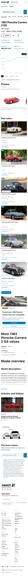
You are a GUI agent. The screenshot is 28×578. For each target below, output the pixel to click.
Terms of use (7, 572)
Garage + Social (18, 537)
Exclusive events (5, 548)
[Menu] (26, 2)
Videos (16, 528)
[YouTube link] (10, 489)
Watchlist (11, 6)
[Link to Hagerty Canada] (5, 566)
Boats (3, 527)
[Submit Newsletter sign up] (24, 499)
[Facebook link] (2, 489)
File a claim (4, 514)
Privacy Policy (23, 502)
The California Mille (18, 516)
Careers (16, 547)
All (15, 531)
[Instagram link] (8, 489)
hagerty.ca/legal (6, 470)
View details (4, 146)
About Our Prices (17, 462)
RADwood (17, 523)
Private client (4, 528)
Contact (16, 551)
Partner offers (4, 544)
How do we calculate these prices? (10, 79)
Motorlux (16, 521)
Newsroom (17, 549)
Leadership (17, 545)
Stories (16, 530)
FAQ (15, 558)
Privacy (16, 559)
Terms (16, 561)
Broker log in (4, 535)
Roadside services (5, 553)
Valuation (3, 542)
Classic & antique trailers (6, 525)
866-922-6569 (4, 555)
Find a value (4, 6)
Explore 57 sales (6, 292)
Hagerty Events (18, 513)
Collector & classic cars (6, 521)
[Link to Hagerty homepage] (8, 485)
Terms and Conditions (7, 503)
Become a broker (5, 534)
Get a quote (14, 322)
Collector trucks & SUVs (6, 523)
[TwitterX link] (5, 489)
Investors (16, 552)
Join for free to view (6, 42)
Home (16, 542)
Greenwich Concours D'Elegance (19, 519)
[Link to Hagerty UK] (7, 566)
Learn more (14, 326)
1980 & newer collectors (6, 520)
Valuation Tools (14, 2)
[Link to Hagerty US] (2, 566)
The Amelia (17, 514)
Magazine (3, 546)
